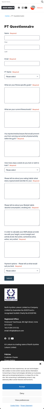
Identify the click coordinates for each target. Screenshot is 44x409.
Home (7, 16)
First (5, 42)
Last (5, 52)
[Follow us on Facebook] (19, 8)
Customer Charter (11, 357)
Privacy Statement (26, 405)
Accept (22, 387)
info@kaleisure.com (16, 331)
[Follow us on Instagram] (23, 8)
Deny (22, 393)
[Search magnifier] (42, 1)
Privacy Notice (9, 360)
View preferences (22, 400)
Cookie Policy (14, 405)
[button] (40, 364)
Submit (9, 278)
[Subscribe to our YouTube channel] (26, 8)
